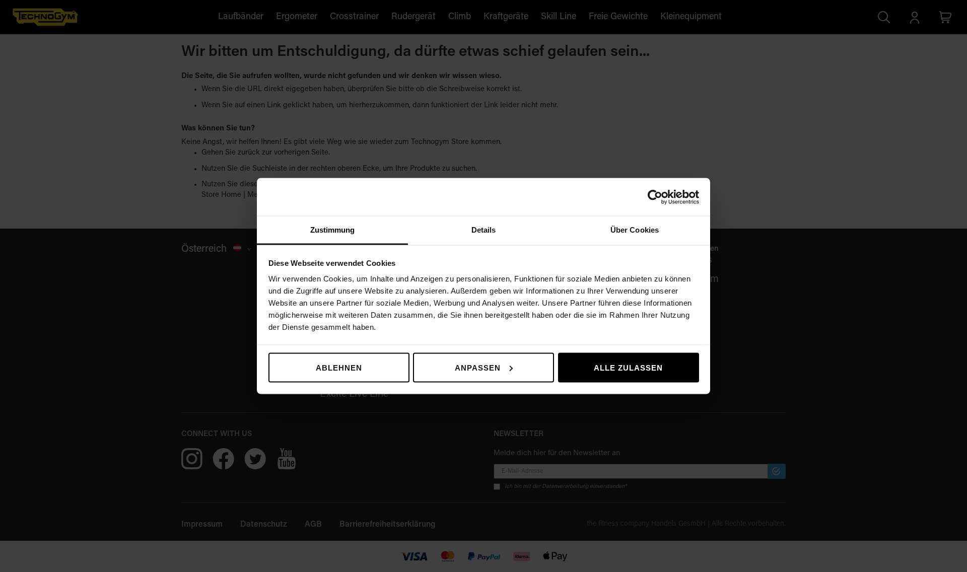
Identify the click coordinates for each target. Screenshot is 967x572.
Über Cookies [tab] (634, 230)
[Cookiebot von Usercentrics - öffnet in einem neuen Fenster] (655, 196)
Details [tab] (483, 230)
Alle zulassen (628, 367)
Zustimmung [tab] (332, 230)
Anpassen (478, 367)
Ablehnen (339, 367)
